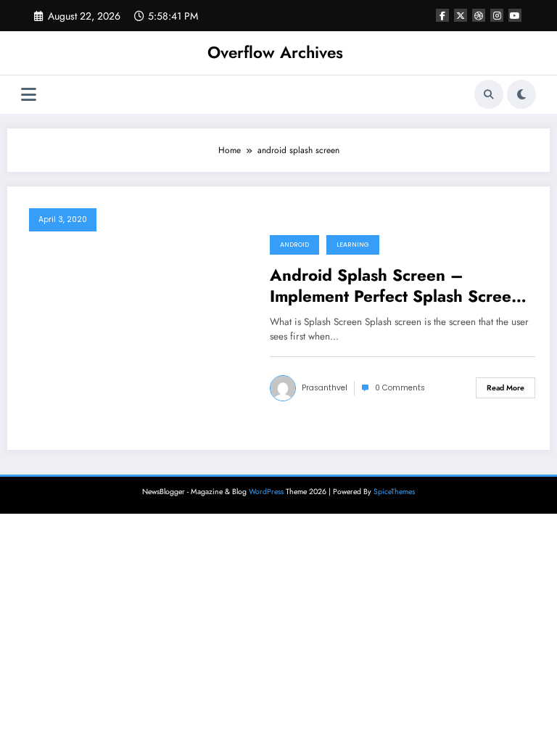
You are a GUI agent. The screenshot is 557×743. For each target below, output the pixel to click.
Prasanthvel (324, 387)
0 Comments (400, 387)
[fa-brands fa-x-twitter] (460, 15)
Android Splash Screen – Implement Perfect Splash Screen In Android (395, 286)
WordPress (266, 491)
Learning (353, 244)
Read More (505, 387)
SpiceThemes (394, 491)
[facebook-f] (442, 15)
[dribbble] (478, 15)
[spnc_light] (521, 94)
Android (294, 244)
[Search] (488, 94)
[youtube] (514, 15)
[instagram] (496, 15)
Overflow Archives (275, 52)
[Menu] (28, 94)
